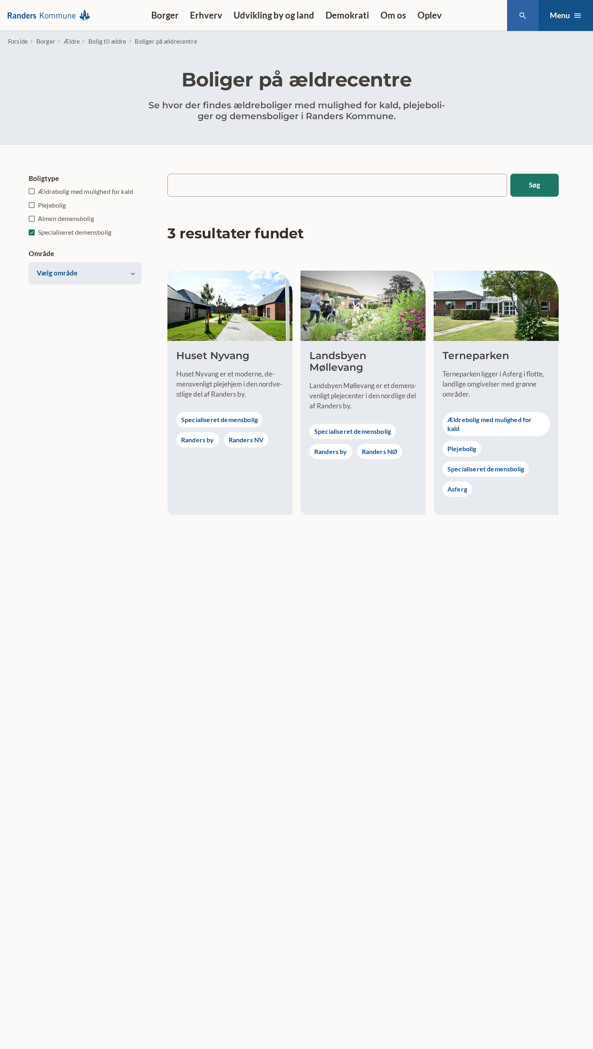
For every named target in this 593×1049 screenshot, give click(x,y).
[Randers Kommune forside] (51, 15)
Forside (18, 41)
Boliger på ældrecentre (166, 41)
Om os (393, 15)
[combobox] (85, 274)
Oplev (430, 15)
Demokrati (347, 15)
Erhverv (206, 15)
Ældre (72, 41)
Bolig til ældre (107, 41)
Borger (165, 15)
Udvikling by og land (274, 15)
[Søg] (522, 15)
